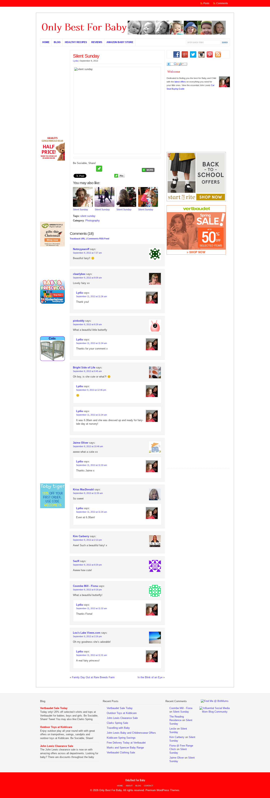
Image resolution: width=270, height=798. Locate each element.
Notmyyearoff (81, 249)
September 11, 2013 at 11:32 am (91, 608)
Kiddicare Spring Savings (121, 737)
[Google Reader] (129, 169)
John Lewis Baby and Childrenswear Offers (131, 732)
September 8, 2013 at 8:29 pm (87, 565)
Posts (206, 3)
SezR (76, 561)
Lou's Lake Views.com (86, 632)
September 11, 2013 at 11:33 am (91, 465)
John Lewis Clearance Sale (56, 746)
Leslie (172, 728)
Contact (148, 786)
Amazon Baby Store (120, 42)
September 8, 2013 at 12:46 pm (91, 390)
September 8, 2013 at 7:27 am (87, 253)
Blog (57, 42)
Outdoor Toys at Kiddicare (56, 727)
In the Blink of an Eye (150, 677)
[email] (92, 169)
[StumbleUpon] (114, 169)
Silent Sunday (86, 56)
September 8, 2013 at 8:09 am (87, 277)
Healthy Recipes (76, 42)
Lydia (75, 61)
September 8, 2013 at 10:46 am (88, 446)
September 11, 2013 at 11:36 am (91, 296)
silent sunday (87, 215)
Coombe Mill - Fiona (85, 585)
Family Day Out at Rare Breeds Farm (93, 677)
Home (45, 42)
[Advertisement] (196, 443)
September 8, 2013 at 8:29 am (87, 324)
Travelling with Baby (118, 727)
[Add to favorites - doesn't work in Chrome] (107, 169)
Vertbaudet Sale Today (53, 708)
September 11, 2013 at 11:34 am (91, 343)
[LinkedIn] (137, 169)
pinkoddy (78, 320)
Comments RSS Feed (98, 238)
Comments (222, 3)
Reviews (96, 42)
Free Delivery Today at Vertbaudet (126, 742)
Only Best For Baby (135, 780)
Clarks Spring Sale (117, 722)
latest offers (180, 82)
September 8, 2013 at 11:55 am (88, 493)
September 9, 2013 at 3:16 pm (87, 636)
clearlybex (79, 274)
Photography (92, 220)
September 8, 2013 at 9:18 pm (87, 589)
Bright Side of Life (84, 367)
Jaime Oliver (80, 442)
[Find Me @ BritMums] (214, 701)
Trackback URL (77, 238)
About (129, 786)
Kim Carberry (81, 536)
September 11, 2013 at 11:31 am (91, 655)
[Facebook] (84, 169)
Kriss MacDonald (83, 489)
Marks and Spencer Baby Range (125, 747)
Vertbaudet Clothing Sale (121, 752)
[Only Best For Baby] (133, 33)
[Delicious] (122, 169)
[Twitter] (77, 169)
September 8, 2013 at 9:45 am (87, 371)
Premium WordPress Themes (162, 790)
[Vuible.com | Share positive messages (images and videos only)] (99, 170)
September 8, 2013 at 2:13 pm (87, 540)
